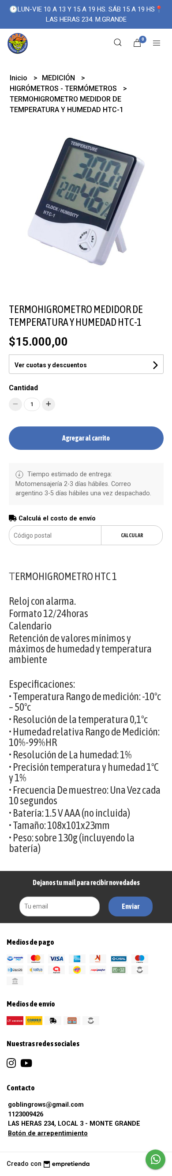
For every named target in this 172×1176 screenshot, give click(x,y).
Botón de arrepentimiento (48, 1133)
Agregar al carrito (86, 438)
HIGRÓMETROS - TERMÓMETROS (64, 88)
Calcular (132, 535)
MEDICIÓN (59, 78)
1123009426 (25, 1114)
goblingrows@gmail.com (46, 1104)
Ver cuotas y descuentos (51, 365)
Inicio (19, 78)
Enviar (130, 906)
